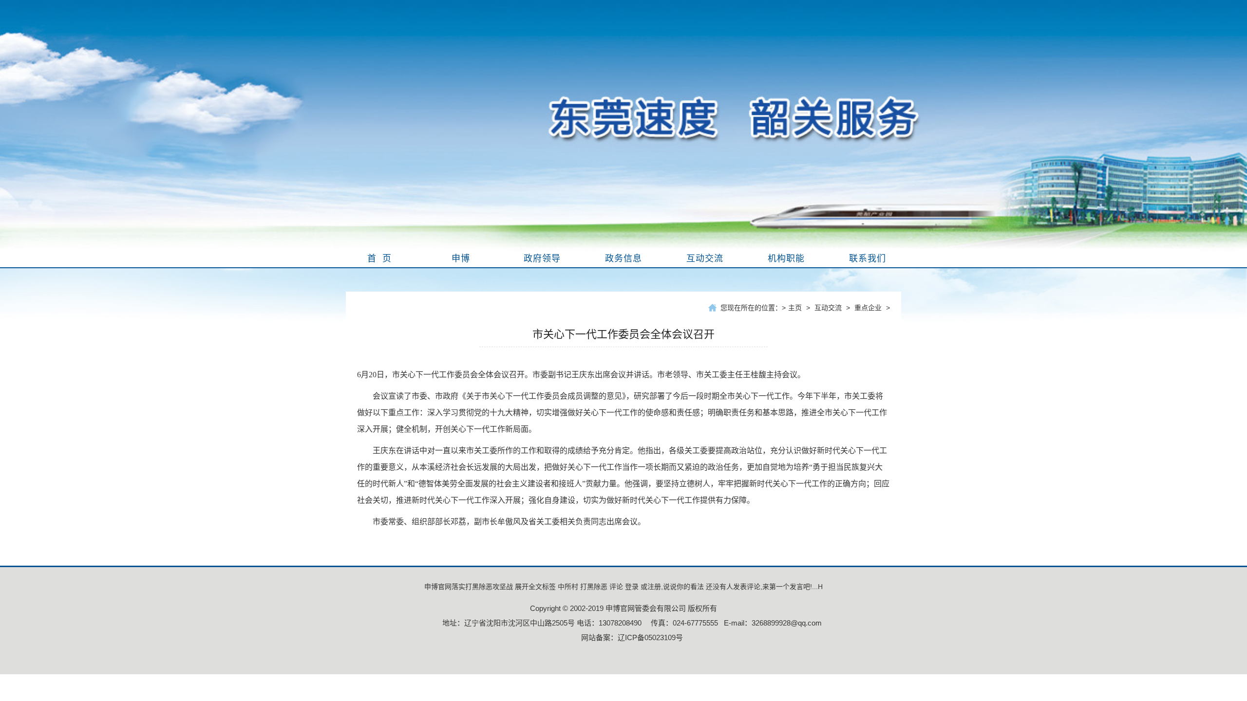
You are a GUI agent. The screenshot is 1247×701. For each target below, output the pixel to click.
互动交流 (828, 308)
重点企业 (868, 308)
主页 (795, 308)
